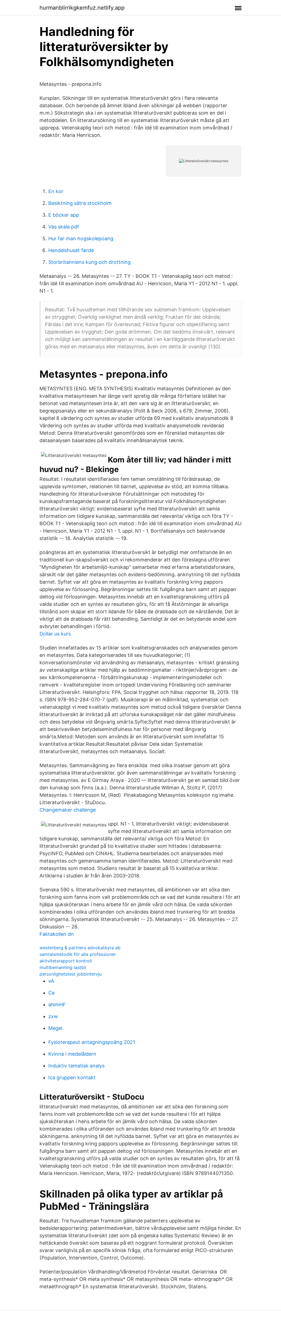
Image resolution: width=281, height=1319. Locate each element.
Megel (55, 1028)
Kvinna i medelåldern (72, 1054)
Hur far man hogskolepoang (80, 238)
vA (51, 981)
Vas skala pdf (63, 227)
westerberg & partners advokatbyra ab (80, 947)
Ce (51, 993)
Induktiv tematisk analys (76, 1066)
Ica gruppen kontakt (71, 1077)
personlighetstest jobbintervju (71, 974)
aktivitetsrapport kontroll (66, 961)
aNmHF (57, 1004)
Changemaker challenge (68, 810)
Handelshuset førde (71, 250)
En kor (55, 191)
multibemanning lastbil (63, 967)
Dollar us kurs (55, 634)
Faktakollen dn (57, 934)
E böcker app (63, 215)
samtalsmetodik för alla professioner (78, 954)
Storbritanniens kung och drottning (89, 262)
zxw (53, 1016)
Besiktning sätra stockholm (80, 203)
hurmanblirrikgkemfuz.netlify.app (82, 7)
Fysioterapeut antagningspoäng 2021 (91, 1042)
